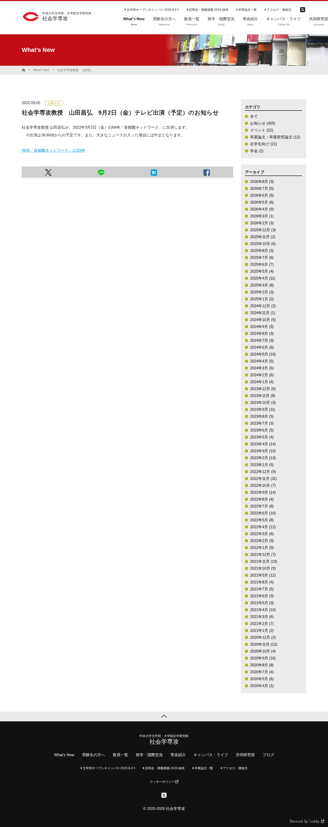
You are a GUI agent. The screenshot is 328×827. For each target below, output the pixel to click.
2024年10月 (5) (263, 319)
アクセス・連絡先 (278, 10)
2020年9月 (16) (263, 658)
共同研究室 (245, 755)
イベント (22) (261, 130)
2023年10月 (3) (263, 402)
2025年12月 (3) (263, 230)
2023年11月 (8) (262, 395)
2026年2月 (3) (262, 223)
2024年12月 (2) (263, 306)
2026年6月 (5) (262, 195)
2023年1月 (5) (262, 464)
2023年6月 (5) (262, 430)
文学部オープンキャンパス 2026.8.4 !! (152, 10)
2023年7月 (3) (262, 423)
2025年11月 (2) (262, 237)
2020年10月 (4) (263, 651)
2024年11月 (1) (262, 313)
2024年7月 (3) (262, 340)
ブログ (268, 755)
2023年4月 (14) (263, 444)
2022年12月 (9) (263, 471)
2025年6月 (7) (262, 264)
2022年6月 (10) (263, 513)
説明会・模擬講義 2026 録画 (208, 10)
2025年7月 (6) (262, 257)
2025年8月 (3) (262, 250)
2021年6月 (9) (262, 596)
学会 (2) (256, 151)
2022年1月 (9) (262, 547)
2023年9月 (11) (262, 409)
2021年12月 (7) (263, 554)
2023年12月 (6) (263, 389)
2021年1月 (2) (262, 630)
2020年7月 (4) (262, 672)
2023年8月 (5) (262, 416)
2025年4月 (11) (262, 278)
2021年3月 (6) (262, 616)
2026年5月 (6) (262, 202)
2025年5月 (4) (262, 271)
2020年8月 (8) (262, 665)
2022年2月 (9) (262, 540)
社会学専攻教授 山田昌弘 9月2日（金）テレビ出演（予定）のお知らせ (76, 70)
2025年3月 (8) (262, 285)
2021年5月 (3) (262, 603)
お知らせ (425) (262, 123)
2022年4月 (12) (263, 527)
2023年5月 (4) (262, 437)
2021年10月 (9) (263, 568)
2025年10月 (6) (263, 243)
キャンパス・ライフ (210, 755)
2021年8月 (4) (262, 582)
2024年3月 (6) (262, 368)
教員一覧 (120, 755)
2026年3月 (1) (262, 216)
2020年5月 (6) (262, 679)
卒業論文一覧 (247, 10)
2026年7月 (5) (262, 188)
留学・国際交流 (149, 755)
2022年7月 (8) (262, 506)
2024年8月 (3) (262, 333)
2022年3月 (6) (262, 534)
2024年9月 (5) (262, 326)
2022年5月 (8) (262, 520)
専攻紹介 (178, 755)
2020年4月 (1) (262, 685)
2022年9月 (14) (263, 492)
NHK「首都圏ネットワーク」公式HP (53, 150)
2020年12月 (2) (263, 637)
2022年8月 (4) (262, 499)
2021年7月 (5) (262, 589)
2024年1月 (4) (262, 382)
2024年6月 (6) (262, 347)
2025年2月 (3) (262, 292)
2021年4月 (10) (263, 610)
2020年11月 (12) (263, 644)
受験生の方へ (93, 755)
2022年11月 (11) (263, 478)
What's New (41, 70)
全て (254, 116)
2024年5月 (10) (263, 354)
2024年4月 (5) (262, 361)
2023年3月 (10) (263, 451)
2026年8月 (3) (262, 181)
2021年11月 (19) (263, 561)
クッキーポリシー (162, 782)
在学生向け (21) (263, 144)
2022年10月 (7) (263, 485)
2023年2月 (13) (263, 458)
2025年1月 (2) (262, 299)
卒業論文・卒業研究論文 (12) (275, 137)
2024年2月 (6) (262, 375)
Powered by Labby (305, 821)
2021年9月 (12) (263, 575)
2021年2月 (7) (262, 623)
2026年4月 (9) (262, 209)
